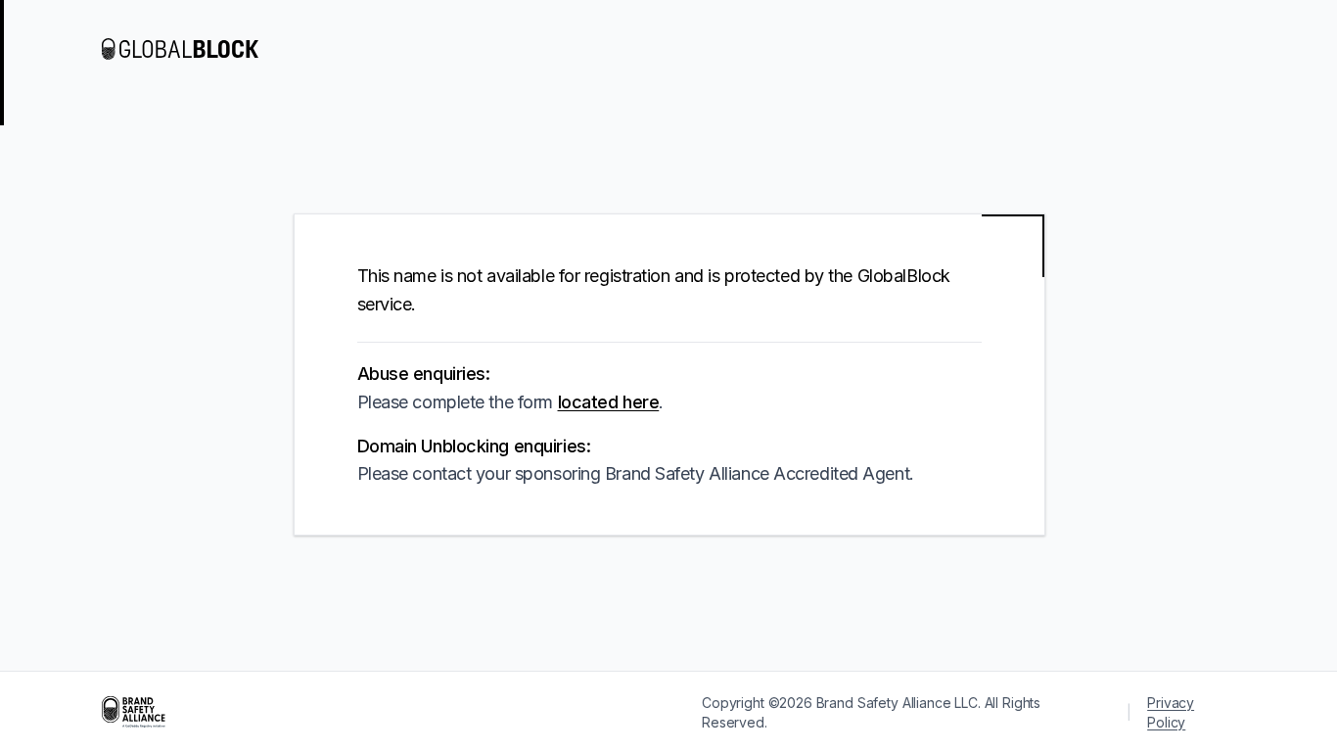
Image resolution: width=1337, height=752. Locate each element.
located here (609, 402)
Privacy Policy (1170, 712)
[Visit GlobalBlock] (180, 49)
